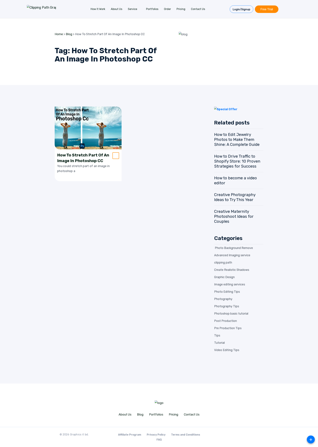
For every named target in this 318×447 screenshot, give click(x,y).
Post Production (225, 321)
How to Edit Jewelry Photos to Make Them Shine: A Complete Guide (237, 139)
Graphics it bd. (79, 434)
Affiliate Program (129, 434)
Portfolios (152, 9)
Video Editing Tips (226, 350)
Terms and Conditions (185, 434)
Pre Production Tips (227, 328)
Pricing (181, 9)
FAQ (159, 439)
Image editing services (229, 284)
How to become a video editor (235, 180)
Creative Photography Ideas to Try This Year (234, 197)
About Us (116, 9)
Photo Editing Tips (227, 292)
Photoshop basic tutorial (231, 313)
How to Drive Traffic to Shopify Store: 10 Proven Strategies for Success (237, 161)
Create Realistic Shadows (231, 270)
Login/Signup (241, 9)
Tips (217, 335)
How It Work (98, 9)
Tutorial (219, 343)
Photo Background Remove (233, 248)
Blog (140, 414)
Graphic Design (224, 277)
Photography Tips (226, 306)
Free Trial (266, 9)
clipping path (223, 262)
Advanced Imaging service (232, 255)
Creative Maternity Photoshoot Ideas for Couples (233, 216)
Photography (223, 299)
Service (132, 9)
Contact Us (198, 9)
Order (167, 9)
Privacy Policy (156, 434)
